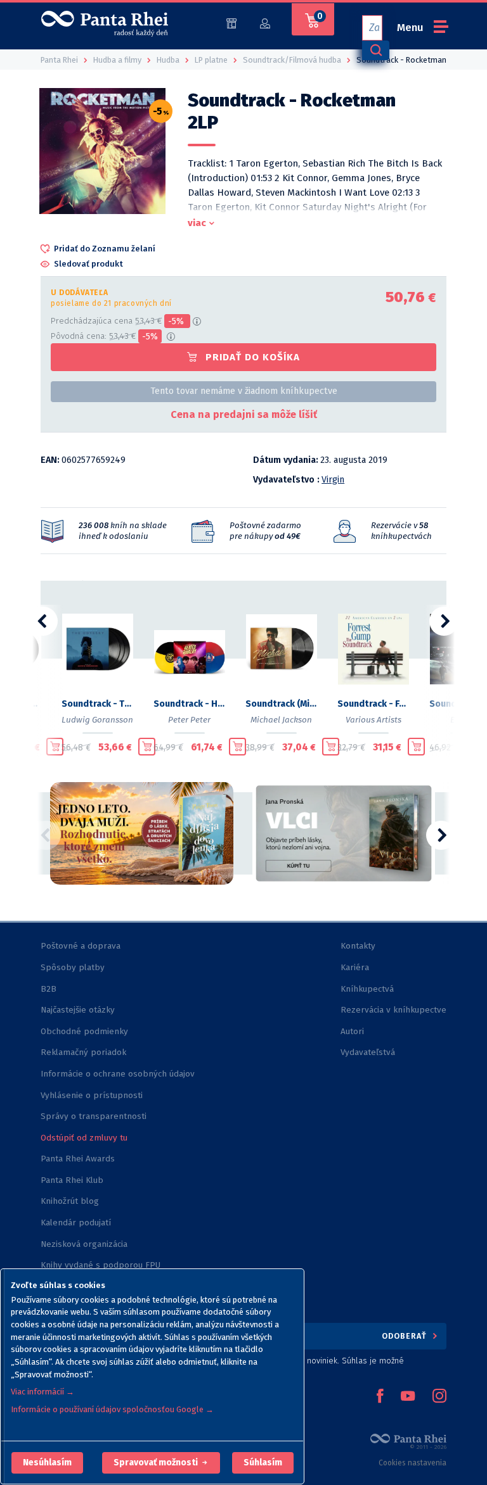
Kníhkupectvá (367, 988)
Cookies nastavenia (412, 1462)
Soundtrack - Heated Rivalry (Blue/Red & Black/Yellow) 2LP (189, 703)
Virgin (332, 479)
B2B (48, 988)
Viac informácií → (42, 1391)
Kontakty (358, 945)
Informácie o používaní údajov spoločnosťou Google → (112, 1409)
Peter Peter (189, 719)
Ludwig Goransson (97, 719)
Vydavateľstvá (368, 1052)
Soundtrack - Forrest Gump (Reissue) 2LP (373, 703)
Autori (352, 1031)
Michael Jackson (281, 719)
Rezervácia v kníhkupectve (393, 1009)
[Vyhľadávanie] (375, 50)
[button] (47, 1463)
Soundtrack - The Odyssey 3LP (97, 703)
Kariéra (355, 967)
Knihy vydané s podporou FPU (100, 1265)
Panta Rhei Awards (78, 1158)
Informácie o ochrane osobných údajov (118, 1073)
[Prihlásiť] (265, 22)
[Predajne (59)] (231, 22)
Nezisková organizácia (84, 1244)
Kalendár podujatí (76, 1222)
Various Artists (373, 719)
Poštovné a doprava (80, 945)
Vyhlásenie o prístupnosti (92, 1095)
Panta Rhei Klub (72, 1180)
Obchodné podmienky (84, 1031)
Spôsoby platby (73, 967)
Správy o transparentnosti (95, 1116)
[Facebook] (380, 1397)
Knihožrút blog (70, 1201)
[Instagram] (439, 1397)
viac (197, 223)
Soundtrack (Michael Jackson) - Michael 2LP (281, 703)
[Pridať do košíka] (54, 746)
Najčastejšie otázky (78, 1009)
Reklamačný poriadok (83, 1052)
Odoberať (405, 1336)
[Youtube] (408, 1397)
